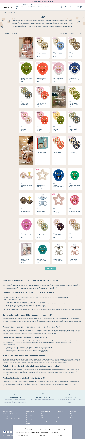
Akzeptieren (42, 435)
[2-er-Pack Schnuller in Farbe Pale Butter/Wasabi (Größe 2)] (59, 118)
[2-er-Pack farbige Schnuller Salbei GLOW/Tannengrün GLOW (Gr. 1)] (75, 118)
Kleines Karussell (10, 435)
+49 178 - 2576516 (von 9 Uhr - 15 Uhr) (13, 418)
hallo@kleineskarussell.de (10, 416)
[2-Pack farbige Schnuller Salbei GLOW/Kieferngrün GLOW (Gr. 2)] (26, 93)
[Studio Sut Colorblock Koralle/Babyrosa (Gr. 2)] (75, 200)
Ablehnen (60, 435)
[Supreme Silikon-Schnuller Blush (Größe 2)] (75, 249)
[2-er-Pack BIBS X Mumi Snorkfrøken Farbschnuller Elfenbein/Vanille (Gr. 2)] (42, 44)
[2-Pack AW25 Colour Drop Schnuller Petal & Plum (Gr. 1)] (59, 225)
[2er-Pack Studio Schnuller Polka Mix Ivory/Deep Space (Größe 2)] (75, 143)
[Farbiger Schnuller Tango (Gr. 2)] (42, 68)
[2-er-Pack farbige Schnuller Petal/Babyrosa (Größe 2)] (26, 118)
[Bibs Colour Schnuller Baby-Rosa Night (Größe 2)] (59, 68)
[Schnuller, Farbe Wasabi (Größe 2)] (26, 68)
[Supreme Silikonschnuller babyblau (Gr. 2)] (42, 200)
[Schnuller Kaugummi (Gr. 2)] (26, 225)
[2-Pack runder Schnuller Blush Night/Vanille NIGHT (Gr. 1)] (75, 225)
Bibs (38, 52)
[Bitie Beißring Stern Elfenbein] (42, 175)
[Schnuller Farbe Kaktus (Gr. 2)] (75, 175)
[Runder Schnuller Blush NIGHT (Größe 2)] (26, 175)
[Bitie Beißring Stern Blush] (59, 200)
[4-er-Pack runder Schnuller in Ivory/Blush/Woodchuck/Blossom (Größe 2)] (26, 249)
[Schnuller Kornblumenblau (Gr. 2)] (59, 175)
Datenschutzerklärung (54, 432)
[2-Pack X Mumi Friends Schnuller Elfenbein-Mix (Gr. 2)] (42, 225)
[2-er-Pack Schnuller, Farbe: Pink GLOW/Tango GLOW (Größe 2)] (42, 93)
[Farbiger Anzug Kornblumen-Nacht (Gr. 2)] (75, 68)
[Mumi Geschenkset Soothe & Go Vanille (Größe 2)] (42, 143)
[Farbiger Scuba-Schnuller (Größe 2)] (42, 249)
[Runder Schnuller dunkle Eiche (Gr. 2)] (26, 200)
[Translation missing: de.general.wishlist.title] (77, 7)
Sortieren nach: (63, 33)
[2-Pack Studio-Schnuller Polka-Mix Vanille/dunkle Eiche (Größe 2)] (75, 44)
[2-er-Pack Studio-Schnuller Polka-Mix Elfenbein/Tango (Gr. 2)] (59, 143)
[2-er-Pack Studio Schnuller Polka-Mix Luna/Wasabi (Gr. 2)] (75, 93)
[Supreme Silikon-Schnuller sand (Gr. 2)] (59, 249)
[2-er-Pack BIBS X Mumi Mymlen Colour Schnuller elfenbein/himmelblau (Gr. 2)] (59, 44)
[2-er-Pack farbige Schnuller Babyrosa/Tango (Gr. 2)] (42, 118)
